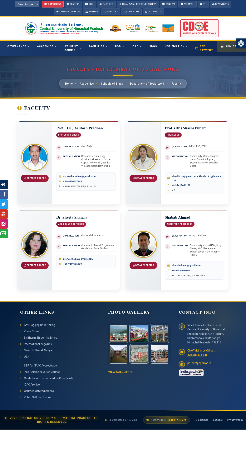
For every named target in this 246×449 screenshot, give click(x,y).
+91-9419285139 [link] (72, 264)
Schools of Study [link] (112, 83)
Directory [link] (112, 12)
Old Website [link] (155, 12)
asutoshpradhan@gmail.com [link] (79, 176)
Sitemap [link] (93, 12)
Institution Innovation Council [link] (42, 371)
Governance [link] (16, 46)
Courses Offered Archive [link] (39, 390)
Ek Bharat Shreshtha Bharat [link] (41, 337)
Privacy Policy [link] (235, 419)
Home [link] (69, 83)
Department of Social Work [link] (147, 83)
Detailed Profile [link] (36, 178)
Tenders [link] (74, 4)
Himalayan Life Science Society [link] (139, 4)
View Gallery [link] (118, 371)
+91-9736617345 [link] (72, 181)
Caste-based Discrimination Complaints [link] (48, 378)
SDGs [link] (153, 46)
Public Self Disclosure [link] (37, 397)
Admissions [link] (54, 4)
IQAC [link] (135, 46)
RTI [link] (204, 4)
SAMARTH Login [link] (67, 12)
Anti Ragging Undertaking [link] (39, 325)
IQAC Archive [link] (32, 384)
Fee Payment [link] (206, 48)
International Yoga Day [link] (38, 344)
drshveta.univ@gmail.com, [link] (78, 259)
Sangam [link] (170, 4)
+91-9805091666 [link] (181, 270)
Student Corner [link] (71, 48)
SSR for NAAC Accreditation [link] (41, 365)
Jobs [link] (91, 4)
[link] (241, 43)
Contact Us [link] (132, 12)
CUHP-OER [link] (108, 4)
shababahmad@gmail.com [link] (186, 265)
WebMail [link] (189, 4)
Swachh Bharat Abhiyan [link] (38, 350)
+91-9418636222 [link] (181, 185)
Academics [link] (45, 46)
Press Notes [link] (31, 331)
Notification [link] (175, 46)
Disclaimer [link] (202, 419)
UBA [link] (26, 356)
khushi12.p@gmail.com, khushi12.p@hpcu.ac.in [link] (196, 178)
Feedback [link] (217, 419)
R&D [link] (118, 46)
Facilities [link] (96, 46)
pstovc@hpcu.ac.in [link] (199, 363)
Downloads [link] (222, 4)
